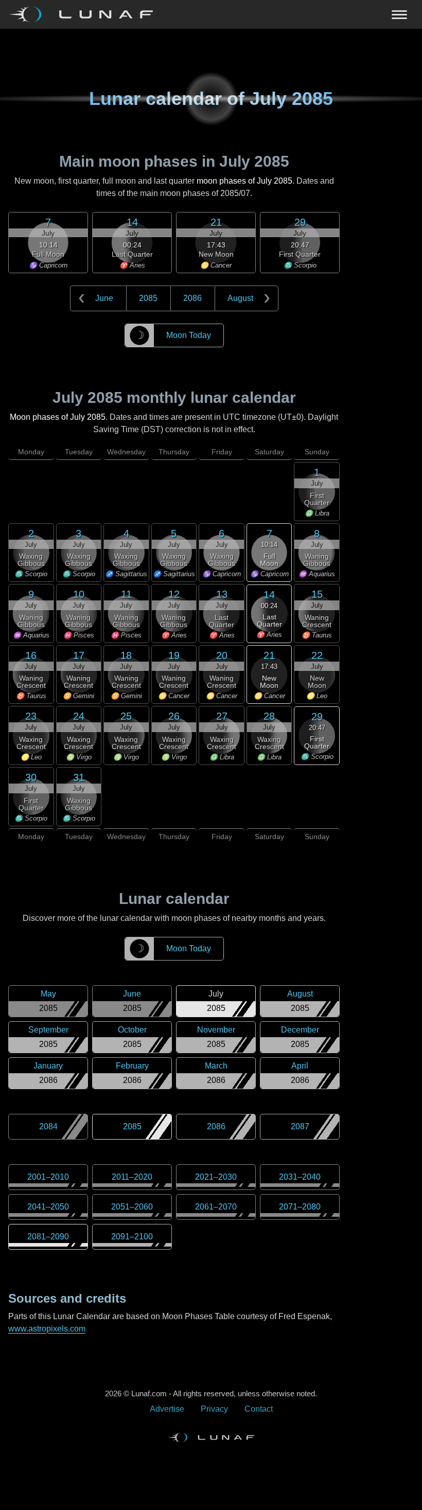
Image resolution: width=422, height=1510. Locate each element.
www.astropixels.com (46, 1328)
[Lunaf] (85, 14)
